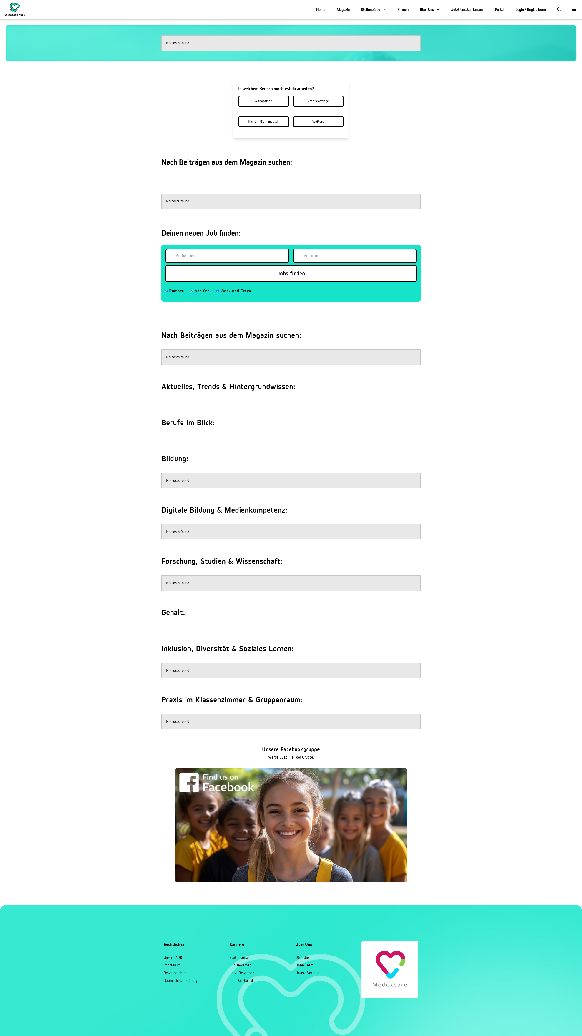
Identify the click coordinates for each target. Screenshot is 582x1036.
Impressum (172, 965)
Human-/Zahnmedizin (263, 121)
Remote (176, 290)
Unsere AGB (173, 957)
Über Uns (427, 9)
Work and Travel (235, 290)
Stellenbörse (370, 9)
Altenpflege (263, 101)
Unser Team (305, 965)
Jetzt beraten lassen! (467, 9)
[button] (559, 9)
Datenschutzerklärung (180, 980)
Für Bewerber (240, 965)
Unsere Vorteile (307, 973)
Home (320, 9)
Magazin (343, 9)
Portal (499, 9)
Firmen (403, 9)
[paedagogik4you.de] (14, 9)
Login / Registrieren (531, 9)
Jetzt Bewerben (242, 973)
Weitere (318, 121)
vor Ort (201, 290)
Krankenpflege (318, 101)
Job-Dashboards (242, 980)
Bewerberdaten (175, 973)
